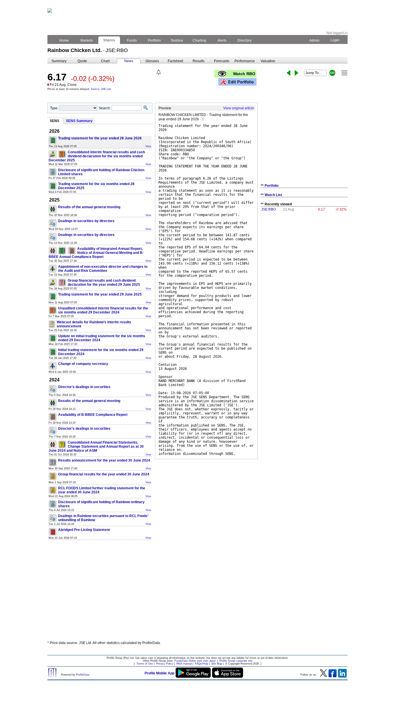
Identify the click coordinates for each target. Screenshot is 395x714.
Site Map (216, 663)
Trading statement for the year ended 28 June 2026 (100, 138)
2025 (54, 200)
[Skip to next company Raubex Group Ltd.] (296, 73)
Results (198, 61)
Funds (132, 40)
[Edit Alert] (158, 72)
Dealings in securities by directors (86, 221)
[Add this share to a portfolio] (237, 82)
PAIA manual (184, 663)
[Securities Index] (344, 73)
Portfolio (154, 40)
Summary (59, 61)
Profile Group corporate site (235, 660)
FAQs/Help (201, 663)
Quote (82, 61)
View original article (238, 108)
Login (335, 40)
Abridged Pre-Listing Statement (84, 530)
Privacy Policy (164, 663)
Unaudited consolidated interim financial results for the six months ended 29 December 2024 (103, 310)
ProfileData (82, 674)
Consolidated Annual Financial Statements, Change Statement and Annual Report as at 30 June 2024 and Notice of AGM (96, 446)
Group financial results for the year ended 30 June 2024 (103, 474)
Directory (244, 40)
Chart (105, 61)
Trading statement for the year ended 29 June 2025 (100, 294)
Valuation (268, 61)
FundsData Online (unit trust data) (194, 660)
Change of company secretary (83, 364)
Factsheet (175, 61)
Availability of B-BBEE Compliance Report (93, 415)
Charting (199, 40)
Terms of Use (144, 663)
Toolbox (177, 40)
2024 (54, 379)
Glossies (152, 61)
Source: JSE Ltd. (101, 89)
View (148, 146)
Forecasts (221, 61)
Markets (87, 40)
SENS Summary (79, 121)
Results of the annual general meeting (89, 207)
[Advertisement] (197, 593)
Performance (245, 61)
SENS (54, 121)
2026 (54, 131)
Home (64, 40)
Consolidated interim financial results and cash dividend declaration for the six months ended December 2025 (97, 156)
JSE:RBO (268, 209)
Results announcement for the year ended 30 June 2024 (104, 460)
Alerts (222, 40)
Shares (109, 40)
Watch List (273, 195)
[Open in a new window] (202, 119)
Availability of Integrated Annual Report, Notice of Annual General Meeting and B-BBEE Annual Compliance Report (96, 253)
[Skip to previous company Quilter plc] (288, 73)
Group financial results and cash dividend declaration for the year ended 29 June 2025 (104, 282)
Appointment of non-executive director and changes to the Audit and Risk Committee (102, 269)
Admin (314, 40)
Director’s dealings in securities (84, 387)
